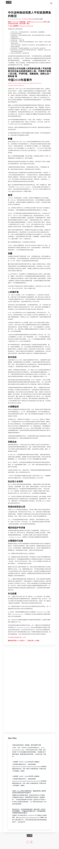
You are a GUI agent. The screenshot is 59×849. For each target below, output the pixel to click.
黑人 (21, 637)
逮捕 (32, 19)
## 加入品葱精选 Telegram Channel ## (20, 26)
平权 (9, 637)
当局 (25, 19)
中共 (24, 637)
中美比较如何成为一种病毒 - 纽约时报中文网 (26, 745)
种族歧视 (16, 637)
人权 (23, 19)
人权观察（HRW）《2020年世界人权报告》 (26, 762)
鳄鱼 (12, 637)
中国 (27, 19)
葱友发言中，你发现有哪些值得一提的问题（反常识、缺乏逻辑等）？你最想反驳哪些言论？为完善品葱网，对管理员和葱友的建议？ (29, 811)
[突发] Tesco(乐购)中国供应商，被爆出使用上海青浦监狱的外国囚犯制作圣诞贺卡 (29, 792)
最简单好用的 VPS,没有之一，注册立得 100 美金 (23, 640)
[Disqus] (29, 672)
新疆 (30, 19)
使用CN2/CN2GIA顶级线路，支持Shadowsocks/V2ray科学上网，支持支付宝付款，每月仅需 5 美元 (29, 23)
